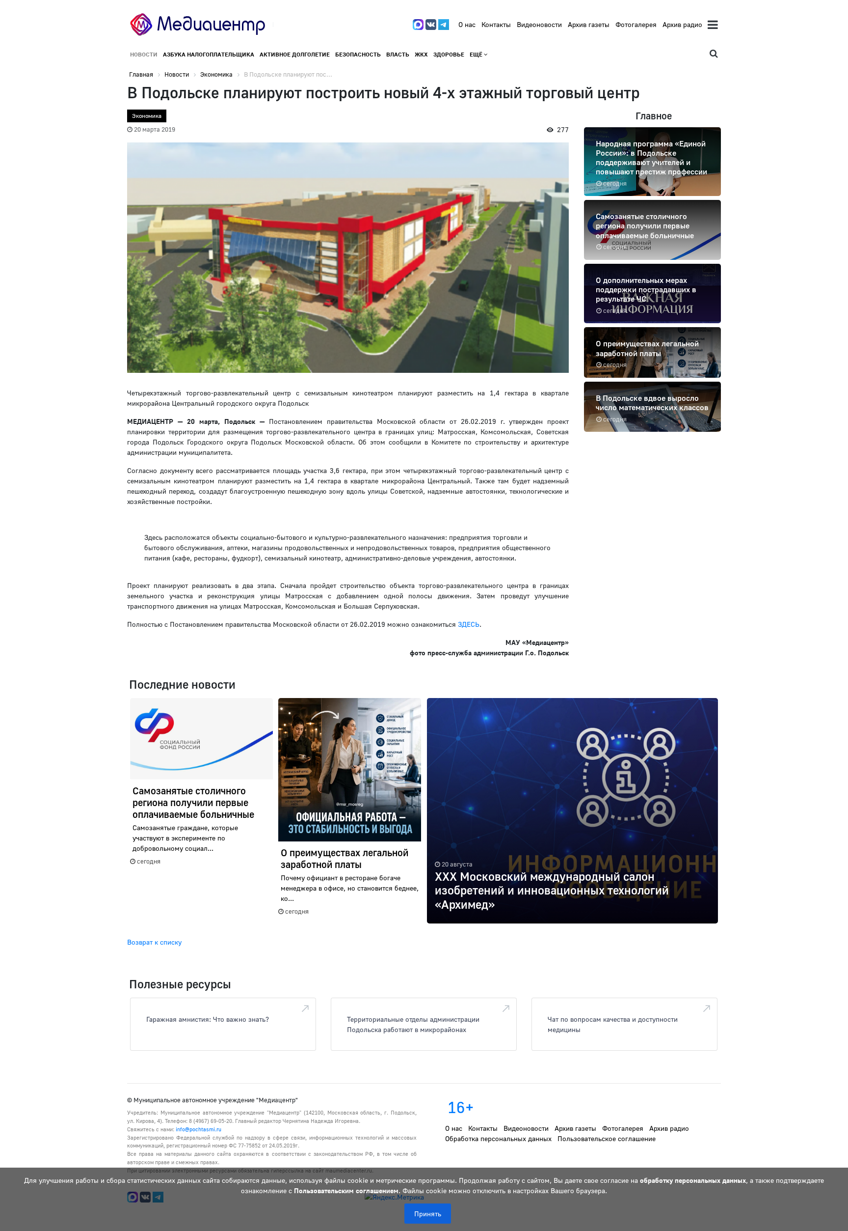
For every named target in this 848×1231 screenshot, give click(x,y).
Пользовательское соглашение (606, 1138)
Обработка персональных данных (498, 1138)
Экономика (146, 115)
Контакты (496, 24)
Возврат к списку (154, 942)
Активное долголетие (295, 54)
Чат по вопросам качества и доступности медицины (613, 1024)
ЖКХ (421, 54)
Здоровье (448, 54)
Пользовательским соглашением (346, 1190)
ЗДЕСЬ (468, 624)
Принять (427, 1213)
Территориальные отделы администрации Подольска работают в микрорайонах (413, 1024)
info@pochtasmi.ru (198, 1129)
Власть (397, 54)
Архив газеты (589, 24)
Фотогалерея (636, 24)
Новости (144, 54)
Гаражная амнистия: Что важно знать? (207, 1019)
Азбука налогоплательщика (208, 54)
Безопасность (358, 54)
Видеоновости (539, 24)
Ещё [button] (477, 54)
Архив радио (682, 24)
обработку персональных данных (693, 1180)
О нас (467, 24)
